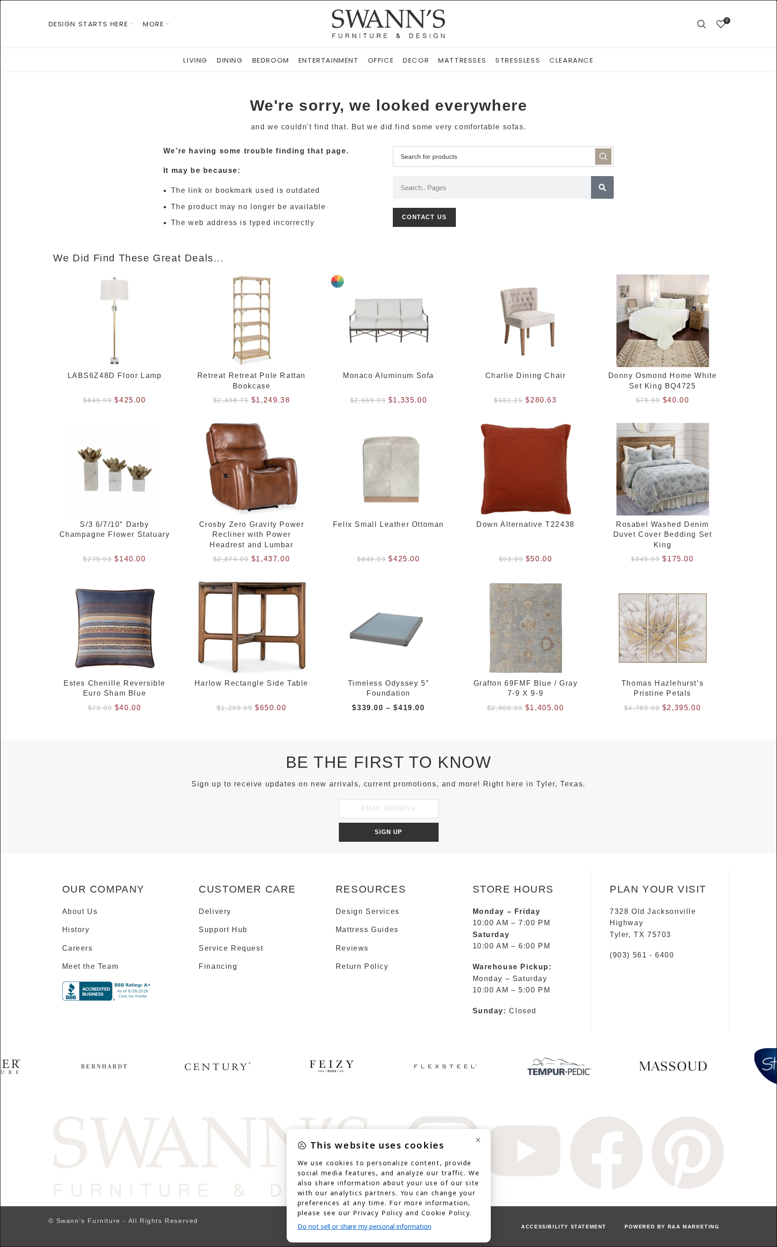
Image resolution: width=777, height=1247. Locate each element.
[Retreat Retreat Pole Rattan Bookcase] (251, 321)
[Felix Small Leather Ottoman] (388, 469)
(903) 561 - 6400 (642, 955)
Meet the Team (90, 966)
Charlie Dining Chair (525, 375)
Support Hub (223, 929)
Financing (218, 966)
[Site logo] (388, 23)
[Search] (702, 24)
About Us (80, 911)
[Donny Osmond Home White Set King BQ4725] (662, 321)
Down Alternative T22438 (525, 524)
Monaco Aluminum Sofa (388, 375)
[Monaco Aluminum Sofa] (388, 321)
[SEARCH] (603, 156)
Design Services (368, 911)
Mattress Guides (367, 929)
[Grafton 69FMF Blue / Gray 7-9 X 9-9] (525, 628)
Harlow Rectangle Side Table (251, 683)
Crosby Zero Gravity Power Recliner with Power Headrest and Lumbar (251, 534)
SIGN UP (388, 832)
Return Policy (362, 966)
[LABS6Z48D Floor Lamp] (114, 321)
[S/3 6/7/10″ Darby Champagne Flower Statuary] (114, 469)
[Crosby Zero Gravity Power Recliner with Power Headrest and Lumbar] (251, 469)
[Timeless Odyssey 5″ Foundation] (388, 628)
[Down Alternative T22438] (525, 469)
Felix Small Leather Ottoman (388, 524)
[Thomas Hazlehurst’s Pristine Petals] (662, 628)
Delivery (215, 911)
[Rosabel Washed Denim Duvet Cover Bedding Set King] (662, 469)
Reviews (352, 948)
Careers (77, 948)
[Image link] (212, 1156)
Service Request (231, 948)
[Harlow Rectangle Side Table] (251, 628)
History (76, 929)
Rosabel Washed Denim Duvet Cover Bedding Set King (662, 534)
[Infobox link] (104, 1069)
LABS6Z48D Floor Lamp (115, 375)
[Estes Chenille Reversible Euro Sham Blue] (114, 628)
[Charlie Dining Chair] (525, 321)
